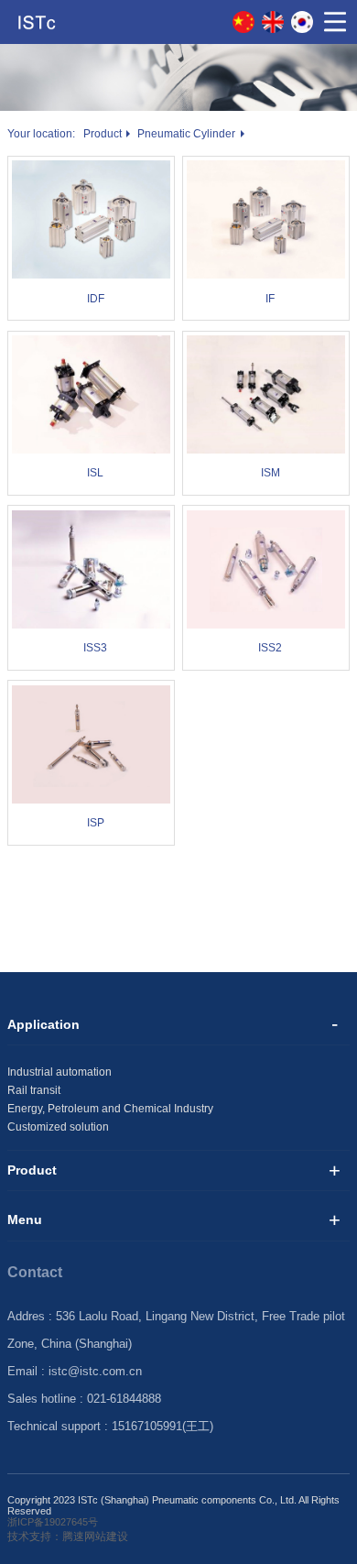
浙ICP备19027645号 (52, 1521)
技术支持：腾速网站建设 (67, 1536)
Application (43, 1024)
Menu (24, 1219)
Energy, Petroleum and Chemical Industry (110, 1108)
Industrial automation (59, 1072)
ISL (95, 472)
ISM (270, 472)
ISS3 (95, 647)
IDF (95, 298)
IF (270, 298)
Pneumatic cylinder (186, 133)
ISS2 (270, 647)
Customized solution (58, 1127)
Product (102, 133)
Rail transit (33, 1090)
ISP (95, 822)
